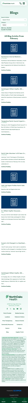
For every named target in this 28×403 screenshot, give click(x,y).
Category (3, 22)
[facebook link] (7, 309)
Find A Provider (7, 313)
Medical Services (19, 313)
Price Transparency (7, 320)
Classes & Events (19, 320)
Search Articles (5, 17)
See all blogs (6, 28)
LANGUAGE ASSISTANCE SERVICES (10, 337)
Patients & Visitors (19, 317)
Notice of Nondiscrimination (8, 354)
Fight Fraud (7, 378)
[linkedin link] (14, 309)
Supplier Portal (19, 332)
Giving (19, 328)
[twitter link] (10, 309)
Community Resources (7, 324)
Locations (7, 317)
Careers (7, 328)
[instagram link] (21, 309)
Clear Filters (6, 29)
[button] (23, 3)
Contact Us (19, 324)
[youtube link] (17, 309)
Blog (7, 332)
